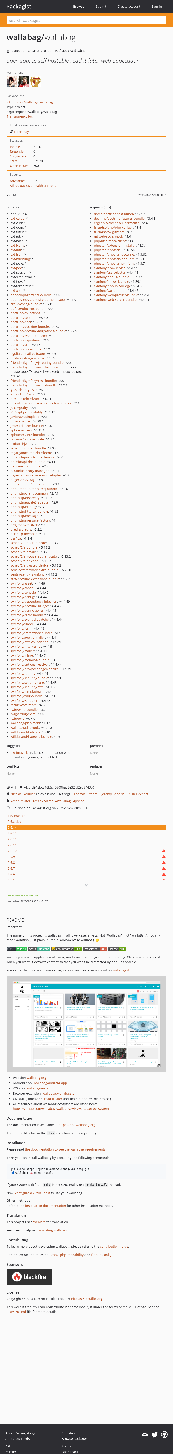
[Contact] (144, 1435)
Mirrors (11, 1451)
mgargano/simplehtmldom (31, 453)
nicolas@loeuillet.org (87, 1299)
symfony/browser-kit (109, 268)
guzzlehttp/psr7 (22, 394)
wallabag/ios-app (39, 1088)
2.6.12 (12, 839)
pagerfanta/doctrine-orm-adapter (36, 475)
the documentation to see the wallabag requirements (65, 1149)
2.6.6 (11, 874)
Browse (78, 6)
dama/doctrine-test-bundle (114, 214)
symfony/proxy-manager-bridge (34, 669)
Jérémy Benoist (112, 794)
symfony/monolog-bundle (30, 660)
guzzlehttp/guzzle (24, 389)
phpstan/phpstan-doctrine (114, 254)
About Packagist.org (20, 1433)
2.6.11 (12, 845)
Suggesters (18, 156)
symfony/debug (22, 597)
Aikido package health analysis (33, 185)
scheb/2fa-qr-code (24, 561)
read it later (21, 801)
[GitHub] (164, 1435)
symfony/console (23, 592)
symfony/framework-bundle (31, 633)
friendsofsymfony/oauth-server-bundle (40, 367)
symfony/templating (26, 691)
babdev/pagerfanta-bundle (31, 295)
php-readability (72, 1255)
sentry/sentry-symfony (27, 574)
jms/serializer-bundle (27, 426)
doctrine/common (24, 317)
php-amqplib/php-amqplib (31, 484)
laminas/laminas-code (27, 439)
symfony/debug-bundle (111, 277)
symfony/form (21, 628)
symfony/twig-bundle (27, 696)
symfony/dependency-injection (34, 601)
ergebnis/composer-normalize (116, 223)
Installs (15, 147)
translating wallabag (51, 1230)
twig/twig (17, 718)
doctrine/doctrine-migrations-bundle (38, 331)
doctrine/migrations (26, 340)
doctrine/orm (20, 344)
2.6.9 (11, 857)
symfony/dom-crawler (27, 610)
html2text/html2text (26, 399)
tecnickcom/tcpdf (23, 705)
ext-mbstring (20, 259)
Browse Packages (74, 1438)
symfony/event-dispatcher (30, 619)
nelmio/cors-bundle (25, 466)
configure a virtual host (32, 1193)
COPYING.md (16, 1312)
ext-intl (16, 250)
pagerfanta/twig (23, 480)
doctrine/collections (25, 313)
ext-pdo (16, 268)
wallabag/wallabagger (59, 1093)
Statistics (68, 1433)
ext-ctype (17, 218)
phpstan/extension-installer (115, 245)
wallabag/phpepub (25, 727)
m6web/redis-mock (108, 236)
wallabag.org (36, 1078)
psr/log (16, 538)
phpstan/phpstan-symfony (114, 263)
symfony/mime (22, 655)
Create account (129, 6)
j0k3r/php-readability (27, 412)
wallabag (64, 801)
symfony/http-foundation (29, 642)
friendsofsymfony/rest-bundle (33, 380)
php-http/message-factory (30, 520)
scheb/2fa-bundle (24, 547)
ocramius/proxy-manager (30, 471)
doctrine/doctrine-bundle (30, 326)
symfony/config (22, 588)
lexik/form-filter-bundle (28, 448)
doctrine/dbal (21, 322)
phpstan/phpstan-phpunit (114, 259)
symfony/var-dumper (110, 290)
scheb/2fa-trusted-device (29, 565)
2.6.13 (12, 833)
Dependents (19, 151)
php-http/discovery (25, 498)
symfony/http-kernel (26, 646)
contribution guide (114, 1246)
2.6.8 (11, 862)
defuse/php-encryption (28, 308)
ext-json (17, 254)
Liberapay (21, 132)
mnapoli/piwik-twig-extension (33, 457)
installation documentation (45, 1205)
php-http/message (25, 516)
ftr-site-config (101, 1255)
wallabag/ (25, 37)
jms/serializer (21, 421)
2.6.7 (11, 868)
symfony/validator (24, 700)
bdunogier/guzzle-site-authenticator (38, 299)
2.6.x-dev (14, 821)
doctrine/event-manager (29, 335)
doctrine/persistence (26, 349)
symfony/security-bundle (29, 678)
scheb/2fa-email (23, 552)
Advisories (17, 181)
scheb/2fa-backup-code (28, 543)
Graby (53, 1255)
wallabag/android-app (50, 1083)
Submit (101, 6)
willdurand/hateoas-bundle (31, 736)
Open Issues (19, 166)
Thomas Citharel (86, 794)
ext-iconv (17, 245)
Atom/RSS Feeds (17, 1438)
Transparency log (20, 116)
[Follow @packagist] (154, 1435)
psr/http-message (24, 534)
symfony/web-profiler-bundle (116, 295)
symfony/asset (21, 583)
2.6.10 (12, 851)
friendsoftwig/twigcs (109, 232)
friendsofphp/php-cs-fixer (113, 227)
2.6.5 (11, 880)
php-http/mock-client (110, 241)
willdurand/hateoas (25, 732)
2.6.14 (12, 827)
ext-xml (16, 290)
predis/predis (21, 529)
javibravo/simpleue (25, 417)
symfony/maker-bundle (111, 281)
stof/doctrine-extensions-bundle (35, 579)
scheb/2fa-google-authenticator (34, 556)
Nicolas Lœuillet (23, 794)
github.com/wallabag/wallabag (30, 102)
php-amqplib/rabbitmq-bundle (34, 489)
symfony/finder (22, 624)
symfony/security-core (27, 682)
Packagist (18, 6)
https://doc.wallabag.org (77, 1125)
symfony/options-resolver (30, 664)
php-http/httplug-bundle (29, 511)
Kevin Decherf (137, 794)
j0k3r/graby (19, 408)
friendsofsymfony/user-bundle (34, 385)
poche (79, 801)
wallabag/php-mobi (25, 723)
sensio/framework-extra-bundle (34, 570)
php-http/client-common (29, 493)
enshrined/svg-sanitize (28, 358)
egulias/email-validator (28, 353)
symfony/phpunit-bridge (112, 286)
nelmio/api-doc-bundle (28, 462)
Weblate (39, 1222)
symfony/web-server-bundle (115, 299)
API (7, 1446)
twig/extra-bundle (24, 709)
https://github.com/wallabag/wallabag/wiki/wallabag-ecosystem (61, 1108)
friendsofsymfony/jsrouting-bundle (37, 362)
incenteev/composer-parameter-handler (41, 403)
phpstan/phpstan (107, 250)
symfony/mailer (22, 651)
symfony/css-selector (109, 272)
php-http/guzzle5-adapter (30, 502)
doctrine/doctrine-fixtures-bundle (119, 218)
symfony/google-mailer (28, 637)
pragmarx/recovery (25, 525)
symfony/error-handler (28, 615)
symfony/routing (23, 673)
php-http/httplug (23, 507)
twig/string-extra (23, 714)
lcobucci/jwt (20, 444)
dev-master (16, 816)
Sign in (157, 6)
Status (66, 1446)
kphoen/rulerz (21, 430)
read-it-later (44, 801)
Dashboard (70, 1451)
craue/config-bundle (26, 304)
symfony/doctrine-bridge (29, 606)
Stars (14, 161)
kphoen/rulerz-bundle (27, 435)
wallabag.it (121, 970)
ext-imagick (19, 752)
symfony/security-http (27, 687)
